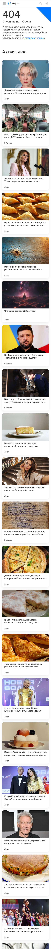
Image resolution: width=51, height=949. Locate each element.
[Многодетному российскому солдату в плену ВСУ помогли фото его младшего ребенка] (25, 125)
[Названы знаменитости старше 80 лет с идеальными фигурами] (25, 831)
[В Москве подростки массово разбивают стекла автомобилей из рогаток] (25, 257)
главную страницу (34, 38)
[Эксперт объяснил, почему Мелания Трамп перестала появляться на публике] (25, 169)
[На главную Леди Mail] (15, 3)
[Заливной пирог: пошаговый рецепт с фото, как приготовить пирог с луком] (25, 875)
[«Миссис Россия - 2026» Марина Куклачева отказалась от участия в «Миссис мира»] (25, 919)
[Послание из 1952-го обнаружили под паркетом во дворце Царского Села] (25, 522)
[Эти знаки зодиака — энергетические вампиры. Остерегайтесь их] (25, 478)
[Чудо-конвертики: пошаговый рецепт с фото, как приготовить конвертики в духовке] (25, 213)
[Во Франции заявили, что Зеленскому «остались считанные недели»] (25, 345)
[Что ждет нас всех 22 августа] (25, 301)
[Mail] (9, 3)
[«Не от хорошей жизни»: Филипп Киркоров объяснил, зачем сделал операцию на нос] (25, 698)
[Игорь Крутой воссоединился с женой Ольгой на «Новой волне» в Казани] (25, 787)
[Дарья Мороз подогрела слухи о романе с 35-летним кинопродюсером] (25, 81)
